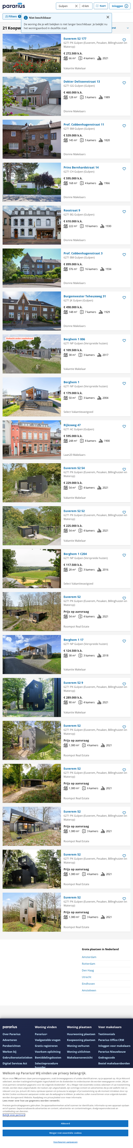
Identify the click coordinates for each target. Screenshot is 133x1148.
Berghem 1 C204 (75, 554)
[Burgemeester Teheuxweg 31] (32, 311)
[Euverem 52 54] (32, 482)
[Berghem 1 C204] (32, 568)
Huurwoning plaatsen (81, 1034)
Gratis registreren (46, 1046)
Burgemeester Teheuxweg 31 (85, 296)
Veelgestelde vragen (47, 1040)
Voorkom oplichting (47, 1051)
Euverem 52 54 (74, 468)
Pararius (14, 6)
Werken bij (9, 1051)
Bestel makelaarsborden (114, 1063)
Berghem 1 (71, 382)
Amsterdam (89, 957)
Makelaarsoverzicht (80, 1057)
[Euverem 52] (32, 611)
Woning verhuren (78, 1046)
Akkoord (65, 1123)
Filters (13, 16)
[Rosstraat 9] (32, 225)
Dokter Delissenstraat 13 (82, 81)
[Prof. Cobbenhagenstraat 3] (32, 268)
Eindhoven (88, 984)
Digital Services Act (15, 1063)
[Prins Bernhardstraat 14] (32, 182)
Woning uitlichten (78, 1051)
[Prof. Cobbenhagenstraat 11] (32, 139)
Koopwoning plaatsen (81, 1040)
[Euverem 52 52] (32, 525)
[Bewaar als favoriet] (124, 40)
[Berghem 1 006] (32, 353)
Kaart (103, 5)
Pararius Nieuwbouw (112, 1051)
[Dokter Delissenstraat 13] (32, 96)
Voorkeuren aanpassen (65, 1142)
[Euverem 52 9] (32, 697)
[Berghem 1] (32, 396)
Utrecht (86, 977)
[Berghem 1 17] (32, 654)
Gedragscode (106, 1057)
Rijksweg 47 (72, 425)
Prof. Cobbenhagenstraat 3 (83, 253)
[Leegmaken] (76, 6)
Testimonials (106, 1034)
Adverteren (10, 1040)
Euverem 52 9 (73, 683)
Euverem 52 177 (75, 39)
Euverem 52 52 (74, 511)
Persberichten (12, 1046)
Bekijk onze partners (14, 1115)
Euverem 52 (72, 597)
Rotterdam (88, 964)
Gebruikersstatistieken (17, 1057)
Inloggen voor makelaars (114, 1046)
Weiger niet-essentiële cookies (65, 1132)
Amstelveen (89, 990)
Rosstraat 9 (72, 210)
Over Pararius (11, 1034)
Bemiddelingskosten (48, 1057)
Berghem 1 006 (74, 339)
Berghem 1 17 (73, 640)
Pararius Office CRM (111, 1040)
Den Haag (88, 970)
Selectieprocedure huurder (46, 1065)
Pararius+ (41, 1034)
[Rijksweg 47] (32, 439)
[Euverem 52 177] (32, 53)
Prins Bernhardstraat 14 (81, 167)
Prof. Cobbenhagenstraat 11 (84, 124)
